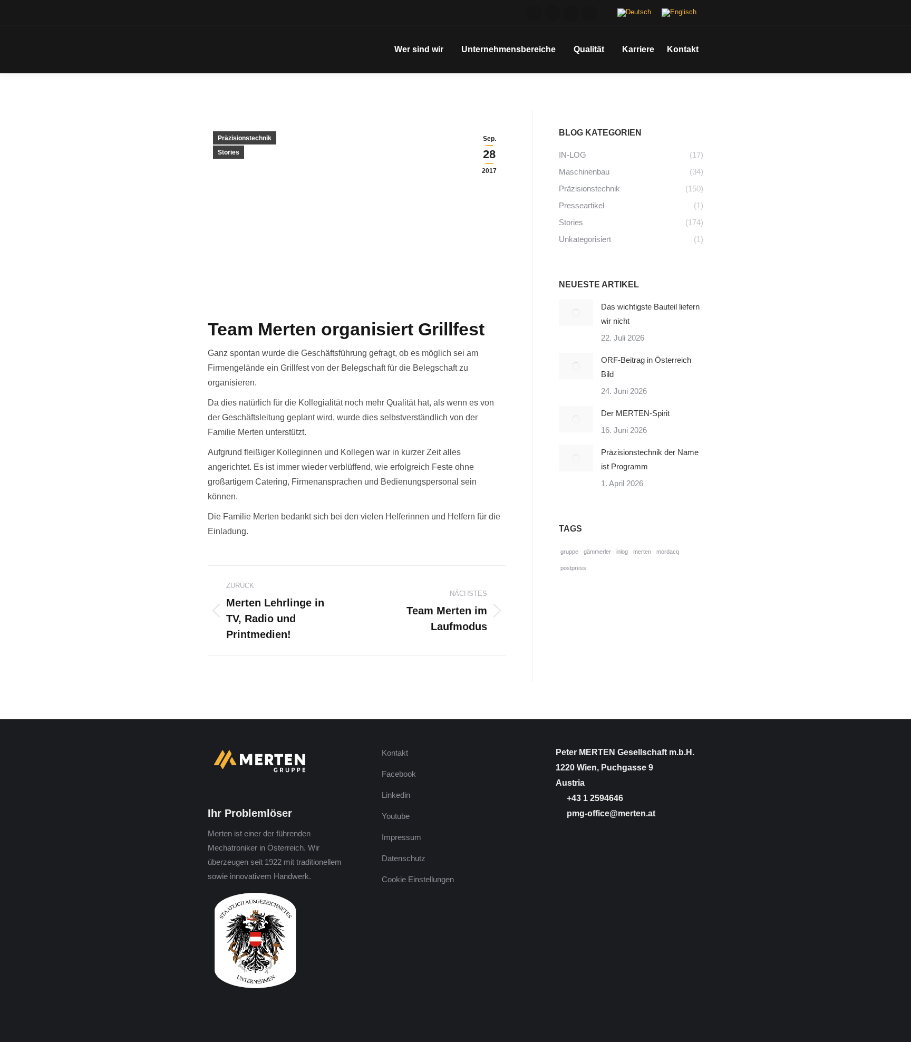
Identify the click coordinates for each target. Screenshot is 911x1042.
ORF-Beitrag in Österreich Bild (646, 367)
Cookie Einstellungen (418, 879)
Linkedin (396, 794)
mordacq (667, 551)
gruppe (569, 551)
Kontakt (395, 752)
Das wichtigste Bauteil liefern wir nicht (650, 313)
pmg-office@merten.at (610, 813)
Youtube (396, 816)
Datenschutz (403, 858)
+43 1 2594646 (594, 798)
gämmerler (597, 551)
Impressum (401, 837)
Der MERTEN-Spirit (635, 413)
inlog (622, 551)
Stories (228, 152)
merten (642, 551)
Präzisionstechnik (245, 138)
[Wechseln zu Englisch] (679, 13)
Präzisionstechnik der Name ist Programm (650, 459)
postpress (573, 568)
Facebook (399, 773)
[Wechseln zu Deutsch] (634, 13)
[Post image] (576, 313)
